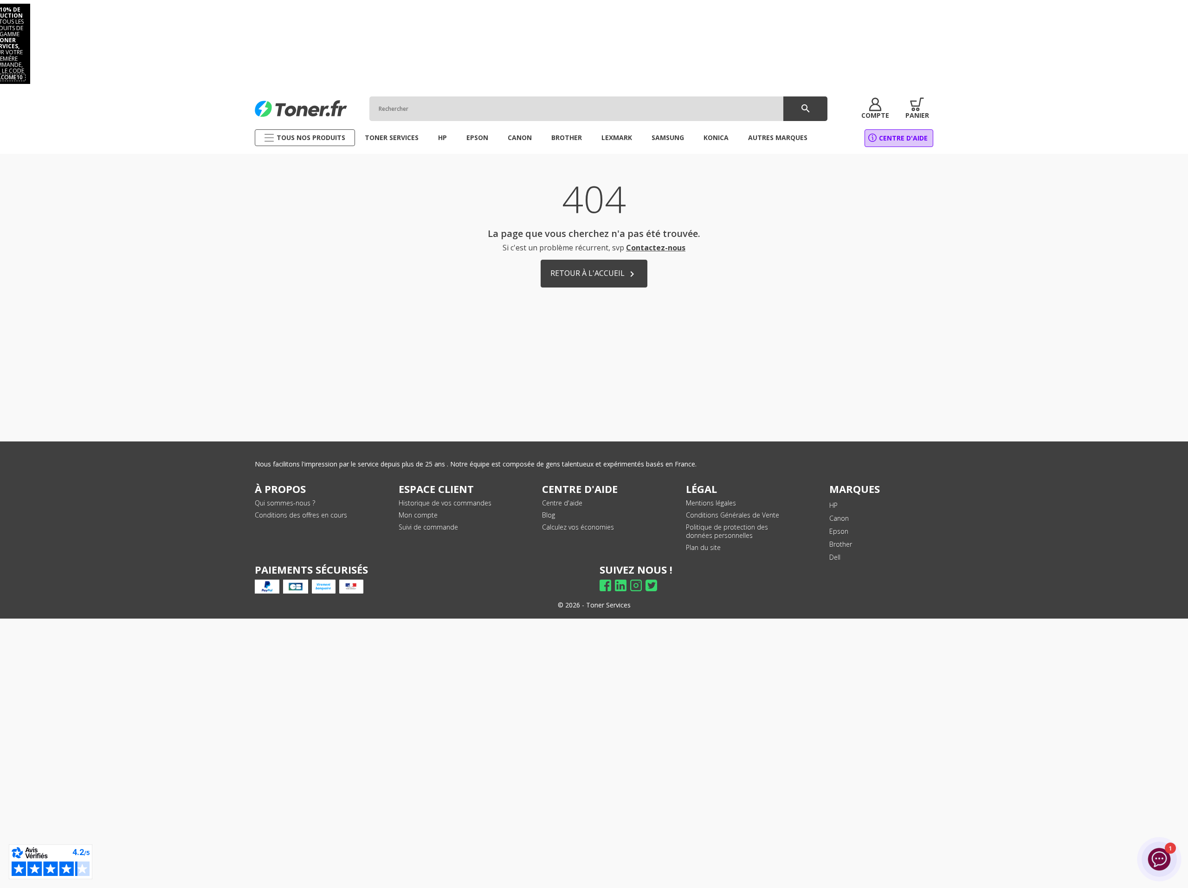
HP (833, 505)
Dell (834, 557)
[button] (875, 108)
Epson (838, 531)
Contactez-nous (655, 248)
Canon (839, 518)
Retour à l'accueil (594, 274)
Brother (840, 544)
